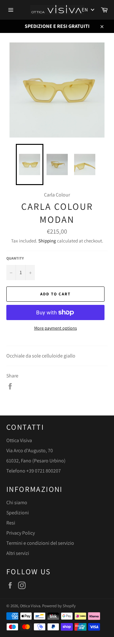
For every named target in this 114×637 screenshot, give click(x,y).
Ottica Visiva (30, 605)
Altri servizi (17, 553)
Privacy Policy (20, 533)
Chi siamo (16, 502)
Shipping (47, 241)
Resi (10, 522)
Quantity (15, 258)
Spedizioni (17, 512)
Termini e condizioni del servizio (40, 543)
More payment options (55, 328)
